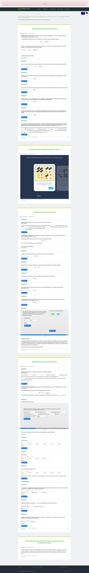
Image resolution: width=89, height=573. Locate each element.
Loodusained (52, 9)
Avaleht (39, 9)
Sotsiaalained (60, 9)
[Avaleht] (19, 9)
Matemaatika (45, 9)
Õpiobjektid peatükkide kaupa (37, 566)
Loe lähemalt (23, 138)
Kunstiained (67, 9)
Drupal (65, 566)
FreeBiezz (69, 571)
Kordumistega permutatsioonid (44, 361)
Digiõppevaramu (25, 8)
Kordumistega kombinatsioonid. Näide (44, 149)
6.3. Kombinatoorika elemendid (51, 16)
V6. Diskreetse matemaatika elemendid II (38, 16)
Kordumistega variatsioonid (44, 212)
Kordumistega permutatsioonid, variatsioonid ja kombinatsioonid (45, 542)
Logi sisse (20, 566)
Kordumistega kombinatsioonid (44, 29)
